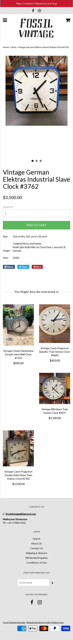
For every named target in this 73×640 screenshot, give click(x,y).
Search (36, 538)
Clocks (13, 47)
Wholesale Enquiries (36, 557)
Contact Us (36, 548)
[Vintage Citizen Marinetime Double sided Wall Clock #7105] (18, 325)
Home (6, 47)
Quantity (8, 207)
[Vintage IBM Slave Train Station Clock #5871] (54, 388)
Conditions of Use (37, 562)
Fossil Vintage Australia (14, 622)
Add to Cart (36, 225)
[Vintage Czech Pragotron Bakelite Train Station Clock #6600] (54, 323)
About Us (36, 543)
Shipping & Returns (36, 552)
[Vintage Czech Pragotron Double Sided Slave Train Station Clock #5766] (18, 448)
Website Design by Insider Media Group (45, 622)
